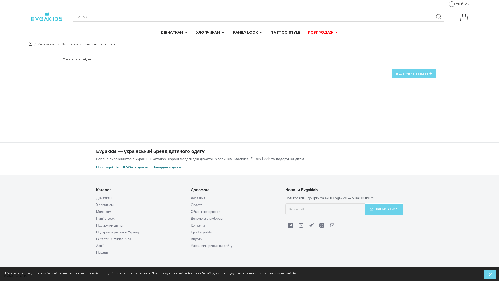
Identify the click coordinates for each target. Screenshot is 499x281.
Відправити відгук (412, 73)
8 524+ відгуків (135, 167)
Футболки (69, 44)
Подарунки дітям (167, 167)
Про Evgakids (107, 167)
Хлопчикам (47, 44)
